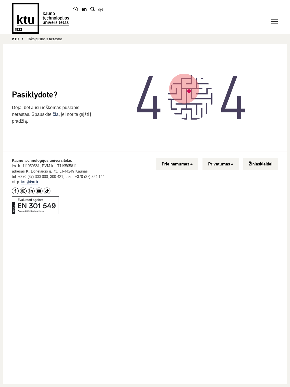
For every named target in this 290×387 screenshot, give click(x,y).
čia (56, 114)
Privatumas (219, 164)
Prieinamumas (175, 164)
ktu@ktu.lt (29, 182)
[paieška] (93, 9)
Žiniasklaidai (260, 164)
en (84, 9)
